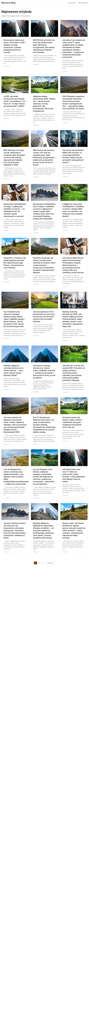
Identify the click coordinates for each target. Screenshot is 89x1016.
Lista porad (72, 3)
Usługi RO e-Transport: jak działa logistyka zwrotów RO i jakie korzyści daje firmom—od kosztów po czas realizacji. (15, 263)
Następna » (50, 563)
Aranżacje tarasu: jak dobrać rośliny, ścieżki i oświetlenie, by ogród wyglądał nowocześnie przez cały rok (72, 422)
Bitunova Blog (8, 2)
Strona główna (83, 3)
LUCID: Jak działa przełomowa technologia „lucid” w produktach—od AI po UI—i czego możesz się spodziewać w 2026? (14, 101)
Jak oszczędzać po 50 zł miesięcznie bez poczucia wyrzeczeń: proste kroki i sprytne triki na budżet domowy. (44, 317)
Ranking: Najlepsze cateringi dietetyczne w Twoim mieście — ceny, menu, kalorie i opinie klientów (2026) (14, 370)
